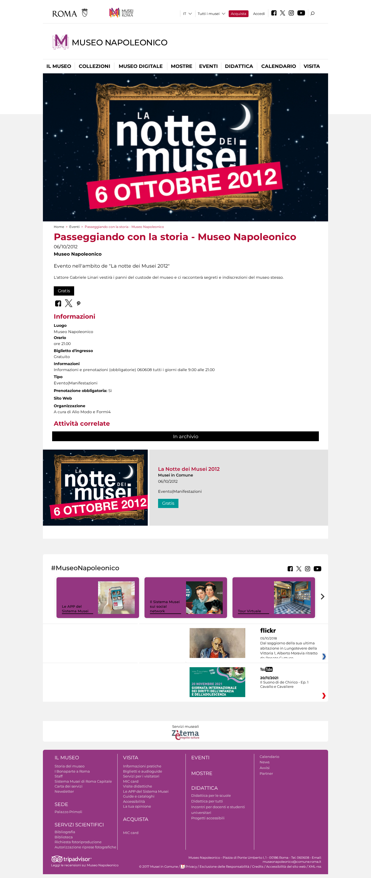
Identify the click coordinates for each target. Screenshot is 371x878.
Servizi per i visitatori (141, 776)
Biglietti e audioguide (142, 771)
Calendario (278, 66)
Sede (61, 804)
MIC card (131, 781)
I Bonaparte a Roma (72, 771)
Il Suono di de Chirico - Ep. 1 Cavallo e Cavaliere (284, 684)
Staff (58, 776)
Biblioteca (64, 837)
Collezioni (94, 66)
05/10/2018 (288, 648)
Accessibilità (134, 801)
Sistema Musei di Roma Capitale (83, 781)
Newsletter (64, 791)
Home (59, 227)
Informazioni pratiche (142, 766)
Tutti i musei (209, 13)
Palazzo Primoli (68, 812)
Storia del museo (69, 766)
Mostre (181, 66)
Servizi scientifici (79, 824)
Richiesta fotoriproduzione (78, 842)
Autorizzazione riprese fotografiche (85, 847)
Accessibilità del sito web (286, 866)
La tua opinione (137, 806)
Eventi (208, 66)
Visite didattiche (137, 786)
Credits (257, 866)
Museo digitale (141, 66)
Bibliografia (65, 832)
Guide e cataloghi (139, 796)
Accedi (259, 13)
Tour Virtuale (249, 611)
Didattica (239, 66)
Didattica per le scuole (211, 795)
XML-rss (315, 866)
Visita (312, 66)
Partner (266, 773)
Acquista (238, 13)
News (264, 762)
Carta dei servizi (69, 786)
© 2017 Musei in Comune (158, 866)
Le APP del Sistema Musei (75, 608)
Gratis (64, 290)
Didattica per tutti (207, 801)
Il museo (58, 66)
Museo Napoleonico (119, 42)
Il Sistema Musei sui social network (165, 606)
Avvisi (265, 768)
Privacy (191, 866)
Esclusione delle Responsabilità (224, 866)
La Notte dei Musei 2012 (189, 469)
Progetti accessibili (208, 818)
